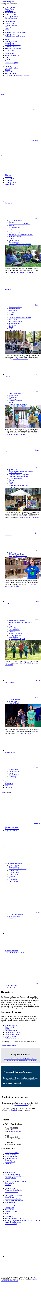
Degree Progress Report (16, 952)
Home (3, 792)
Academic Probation (11, 827)
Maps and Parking (14, 630)
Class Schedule (9, 23)
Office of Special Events (16, 554)
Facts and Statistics (15, 628)
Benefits (7, 57)
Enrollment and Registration (13, 863)
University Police (10, 1178)
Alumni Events (9, 43)
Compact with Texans (12, 1206)
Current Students (10, 21)
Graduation (8, 1160)
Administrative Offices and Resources (21, 622)
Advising (8, 27)
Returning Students (15, 323)
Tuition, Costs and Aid (12, 14)
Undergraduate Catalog (12, 1034)
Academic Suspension (12, 829)
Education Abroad (14, 242)
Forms (11, 328)
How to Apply (9, 9)
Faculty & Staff (9, 54)
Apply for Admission (15, 307)
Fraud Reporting (10, 1202)
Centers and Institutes (15, 233)
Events (7, 29)
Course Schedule (10, 1162)
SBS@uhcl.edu (12, 1110)
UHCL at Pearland (11, 182)
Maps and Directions (11, 68)
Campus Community (15, 478)
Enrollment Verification (16, 914)
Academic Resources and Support (15, 32)
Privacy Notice (9, 1209)
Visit (6, 785)
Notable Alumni (14, 703)
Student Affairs (13, 469)
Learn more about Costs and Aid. (15, 434)
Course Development (11, 63)
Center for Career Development (19, 476)
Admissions (8, 289)
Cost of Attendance (15, 393)
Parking (7, 70)
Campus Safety (9, 1183)
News (10, 552)
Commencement (14, 240)
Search (3, 3)
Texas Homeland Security (13, 1199)
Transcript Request (11, 34)
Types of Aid (13, 397)
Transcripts (12, 918)
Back (36, 218)
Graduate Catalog (10, 1036)
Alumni (7, 39)
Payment (11, 402)
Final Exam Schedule (11, 1031)
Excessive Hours (14, 867)
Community (8, 66)
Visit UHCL (9, 11)
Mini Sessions (13, 880)
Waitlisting (12, 876)
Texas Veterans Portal (11, 1192)
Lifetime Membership (11, 41)
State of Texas (9, 1197)
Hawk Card (8, 177)
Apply (7, 782)
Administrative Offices (12, 55)
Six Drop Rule (13, 871)
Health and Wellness (15, 473)
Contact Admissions (11, 18)
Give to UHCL (9, 50)
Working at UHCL (15, 635)
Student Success (14, 701)
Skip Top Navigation (7, 2)
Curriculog (12, 987)
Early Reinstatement (11, 830)
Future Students (10, 7)
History (11, 626)
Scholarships (13, 399)
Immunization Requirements (17, 869)
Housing (11, 480)
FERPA (7, 1029)
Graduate (12, 316)
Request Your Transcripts (11, 1083)
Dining (11, 482)
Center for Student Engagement (19, 474)
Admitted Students (10, 12)
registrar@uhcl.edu (15, 1131)
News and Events (10, 73)
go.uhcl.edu (8, 180)
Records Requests (14, 916)
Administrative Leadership (17, 621)
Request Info (9, 784)
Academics (8, 203)
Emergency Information (12, 1174)
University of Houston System (14, 1176)
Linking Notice (9, 1208)
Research (12, 624)
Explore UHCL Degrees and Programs (22, 272)
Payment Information (21, 1105)
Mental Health (9, 184)
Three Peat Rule (14, 872)
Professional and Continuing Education (17, 75)
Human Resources (10, 1188)
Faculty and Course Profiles (13, 1190)
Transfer (11, 314)
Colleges (11, 222)
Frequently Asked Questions (18, 404)
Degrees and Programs (12, 16)
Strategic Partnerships (15, 633)
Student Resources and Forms (14, 1038)
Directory (12, 631)
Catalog (11, 238)
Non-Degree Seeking (15, 321)
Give (6, 780)
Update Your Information (12, 45)
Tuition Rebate (13, 874)
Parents (11, 327)
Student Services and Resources (15, 36)
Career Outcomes (14, 699)
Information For (10, 752)
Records (37, 912)
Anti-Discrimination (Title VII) (14, 1218)
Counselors (12, 325)
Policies (7, 61)
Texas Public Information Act (14, 1201)
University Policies (11, 1211)
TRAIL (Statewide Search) (13, 1195)
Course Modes (13, 881)
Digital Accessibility (11, 1224)
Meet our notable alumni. (24, 733)
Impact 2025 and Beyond (17, 639)
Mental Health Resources (13, 1222)
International (13, 319)
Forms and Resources (15, 401)
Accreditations (13, 637)
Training (7, 59)
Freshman (12, 312)
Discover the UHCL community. (29, 517)
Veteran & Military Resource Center (20, 244)
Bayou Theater (13, 487)
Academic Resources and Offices (19, 224)
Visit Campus (13, 310)
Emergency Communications (18, 556)
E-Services (8, 175)
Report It (7, 1213)
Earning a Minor (14, 865)
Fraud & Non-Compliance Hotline (15, 1181)
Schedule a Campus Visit (20, 359)
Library (7, 30)
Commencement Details (8, 1046)
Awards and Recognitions (13, 48)
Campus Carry (9, 1216)
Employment (9, 71)
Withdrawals (13, 878)
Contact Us (8, 787)
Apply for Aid (13, 395)
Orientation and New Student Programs (21, 471)
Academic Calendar (11, 25)
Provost (11, 231)
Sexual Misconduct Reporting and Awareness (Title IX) (22, 1220)
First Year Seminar (14, 227)
